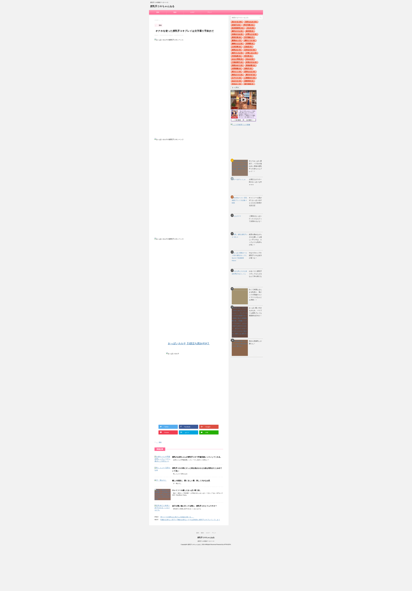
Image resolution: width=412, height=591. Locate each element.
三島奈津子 (237, 62)
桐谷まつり (237, 75)
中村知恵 (236, 56)
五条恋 (248, 47)
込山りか (236, 81)
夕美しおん (251, 53)
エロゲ (192, 12)
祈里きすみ (251, 62)
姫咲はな (236, 50)
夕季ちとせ (251, 34)
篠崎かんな (237, 43)
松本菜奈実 (237, 28)
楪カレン (236, 71)
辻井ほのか (249, 50)
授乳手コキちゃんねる (162, 6)
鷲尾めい (236, 40)
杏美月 (248, 68)
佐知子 (236, 25)
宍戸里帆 (248, 37)
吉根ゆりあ (237, 34)
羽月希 (248, 56)
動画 (175, 12)
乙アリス (236, 78)
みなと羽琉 (237, 59)
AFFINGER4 (227, 544)
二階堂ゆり (249, 78)
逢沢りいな (237, 53)
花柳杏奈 (248, 81)
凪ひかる (237, 22)
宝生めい (236, 84)
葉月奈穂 (248, 84)
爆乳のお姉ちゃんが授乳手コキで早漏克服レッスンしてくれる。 (197, 457)
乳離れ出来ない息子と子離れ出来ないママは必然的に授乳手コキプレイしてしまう (190, 520)
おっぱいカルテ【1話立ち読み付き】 (189, 343)
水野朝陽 (236, 68)
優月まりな (237, 31)
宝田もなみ (251, 22)
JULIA (250, 28)
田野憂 (249, 43)
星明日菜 (236, 37)
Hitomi (249, 59)
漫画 (157, 12)
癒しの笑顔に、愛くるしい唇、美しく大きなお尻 (191, 480)
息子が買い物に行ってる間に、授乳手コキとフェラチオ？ (194, 506)
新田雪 (249, 31)
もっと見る (235, 87)
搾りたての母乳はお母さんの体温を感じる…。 (177, 517)
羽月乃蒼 (248, 25)
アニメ (210, 12)
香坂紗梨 (250, 65)
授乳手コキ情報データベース (206, 541)
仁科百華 (236, 47)
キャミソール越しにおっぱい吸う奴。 (186, 490)
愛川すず (250, 75)
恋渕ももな (249, 71)
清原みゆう (237, 65)
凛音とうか (249, 40)
